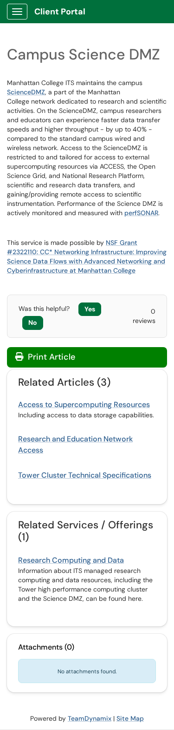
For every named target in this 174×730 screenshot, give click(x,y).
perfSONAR (141, 213)
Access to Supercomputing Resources (84, 404)
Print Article (50, 356)
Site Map (130, 718)
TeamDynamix (89, 718)
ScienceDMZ (26, 92)
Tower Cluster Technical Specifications (84, 475)
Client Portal (59, 11)
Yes (89, 309)
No (32, 322)
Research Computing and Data (71, 560)
